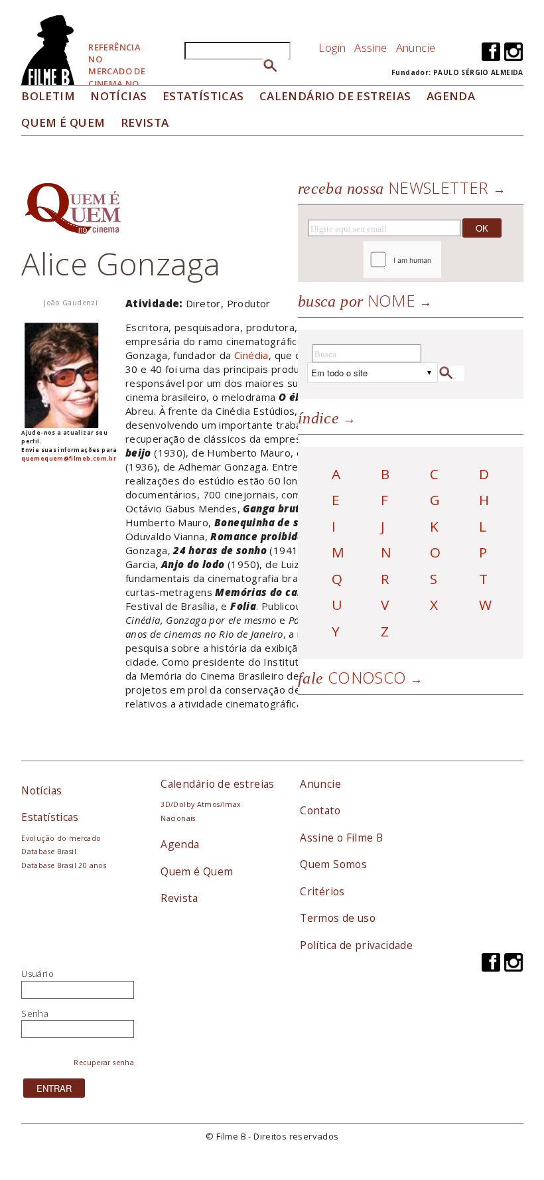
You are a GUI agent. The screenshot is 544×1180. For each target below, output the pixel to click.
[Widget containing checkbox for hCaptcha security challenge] (438, 260)
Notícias (118, 96)
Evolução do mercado (61, 838)
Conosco (352, 677)
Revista (145, 122)
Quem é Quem (197, 871)
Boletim (48, 96)
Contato (320, 810)
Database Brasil (48, 851)
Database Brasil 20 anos (63, 865)
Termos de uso (337, 918)
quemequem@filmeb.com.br (68, 458)
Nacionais (178, 818)
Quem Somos (333, 864)
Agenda (451, 96)
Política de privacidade (356, 945)
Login (332, 47)
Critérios (322, 891)
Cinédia (251, 355)
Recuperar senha (104, 1062)
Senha (34, 1013)
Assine (370, 47)
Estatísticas (203, 96)
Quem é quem (63, 122)
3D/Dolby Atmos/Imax (200, 804)
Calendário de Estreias (335, 96)
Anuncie (416, 47)
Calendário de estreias (218, 783)
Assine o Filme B (341, 837)
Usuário (37, 974)
